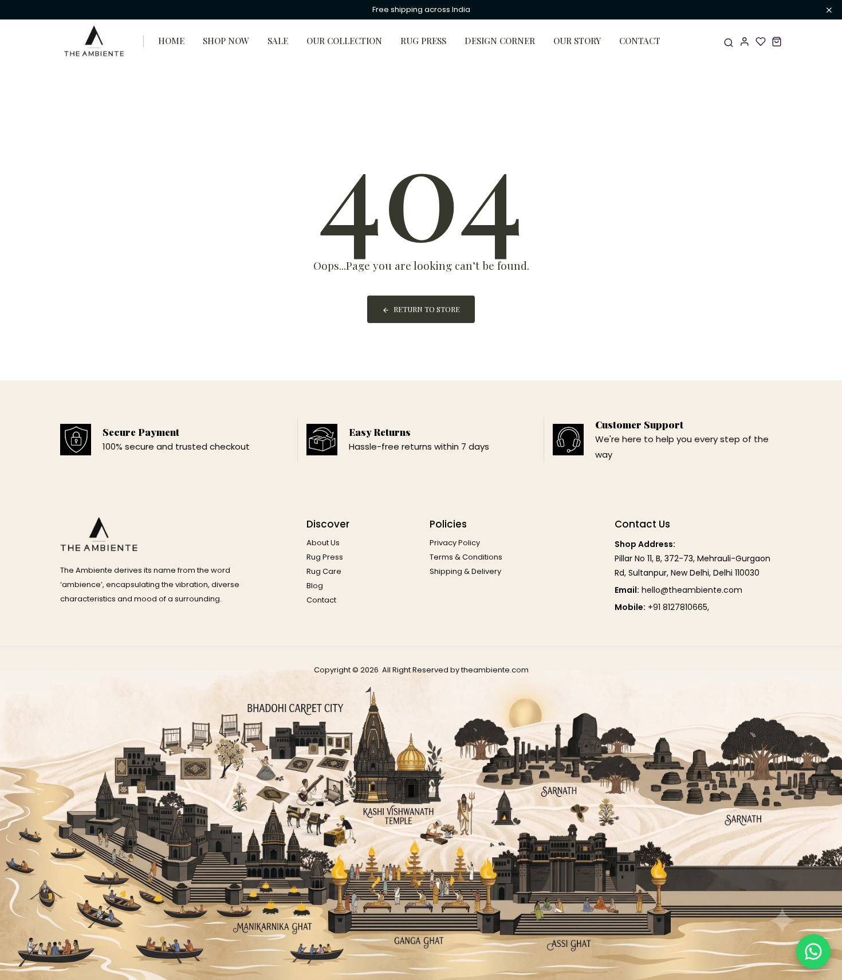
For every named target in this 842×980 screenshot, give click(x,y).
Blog (314, 585)
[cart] (777, 41)
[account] (744, 41)
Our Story (577, 40)
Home (171, 40)
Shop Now (226, 40)
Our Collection (344, 40)
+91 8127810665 (677, 607)
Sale (277, 40)
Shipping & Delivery (465, 571)
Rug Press (423, 40)
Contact (639, 40)
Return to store (427, 309)
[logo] (94, 41)
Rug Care (323, 571)
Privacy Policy (455, 542)
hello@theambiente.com (692, 590)
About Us (323, 542)
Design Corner (500, 40)
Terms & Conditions (466, 557)
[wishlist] (761, 41)
